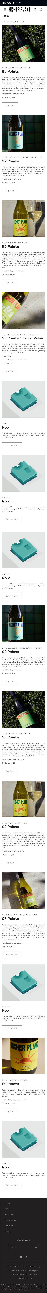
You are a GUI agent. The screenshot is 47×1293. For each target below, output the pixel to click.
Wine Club (9, 1214)
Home (7, 1203)
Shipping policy (31, 1274)
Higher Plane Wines (20, 1267)
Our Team (9, 1226)
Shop (7, 1209)
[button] (5, 9)
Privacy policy (35, 1267)
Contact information (18, 1270)
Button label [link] (12, 445)
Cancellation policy (25, 1278)
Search (8, 1231)
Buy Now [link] (10, 105)
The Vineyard (10, 1220)
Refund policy (34, 1270)
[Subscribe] (36, 1247)
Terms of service (18, 1274)
